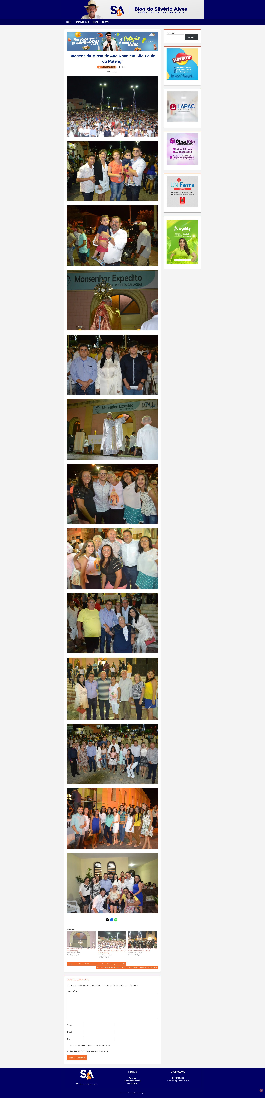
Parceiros (132, 1079)
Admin (123, 68)
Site (68, 1040)
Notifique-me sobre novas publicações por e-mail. (89, 1052)
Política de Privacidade (133, 1082)
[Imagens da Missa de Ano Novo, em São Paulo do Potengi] (81, 941)
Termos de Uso (132, 1085)
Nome (69, 1026)
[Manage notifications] (261, 1090)
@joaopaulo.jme (139, 1094)
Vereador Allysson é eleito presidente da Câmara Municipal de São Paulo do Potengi (126, 969)
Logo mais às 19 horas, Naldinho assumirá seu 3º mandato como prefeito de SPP (97, 965)
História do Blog (82, 22)
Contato (105, 22)
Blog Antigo (112, 73)
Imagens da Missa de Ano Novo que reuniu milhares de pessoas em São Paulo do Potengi (112, 952)
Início (68, 22)
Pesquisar (170, 33)
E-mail (69, 1033)
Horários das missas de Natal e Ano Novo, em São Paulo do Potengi (142, 951)
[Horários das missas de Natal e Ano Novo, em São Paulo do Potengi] (142, 941)
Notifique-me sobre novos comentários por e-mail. (90, 1046)
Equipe (95, 22)
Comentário (73, 992)
